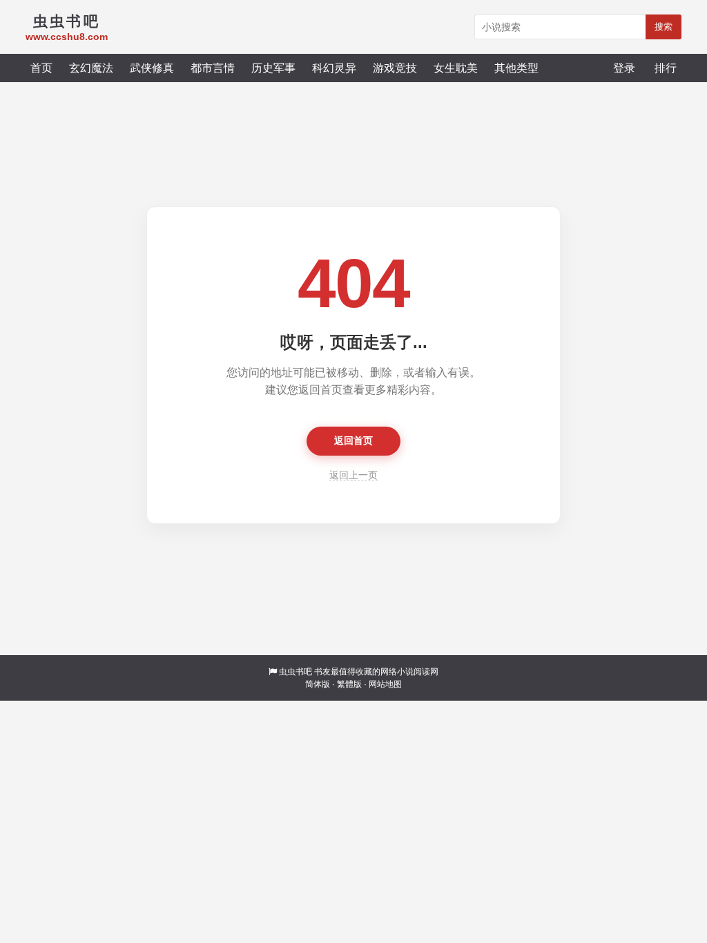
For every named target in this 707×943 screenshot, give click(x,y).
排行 (666, 67)
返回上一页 (353, 474)
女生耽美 (456, 67)
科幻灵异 (334, 67)
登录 (624, 67)
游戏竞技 (395, 67)
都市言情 (213, 67)
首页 (41, 67)
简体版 (317, 684)
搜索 (663, 26)
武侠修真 (152, 67)
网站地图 (385, 684)
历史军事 (273, 67)
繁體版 (349, 684)
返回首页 (353, 440)
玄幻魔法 (91, 67)
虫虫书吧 (295, 672)
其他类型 (516, 67)
